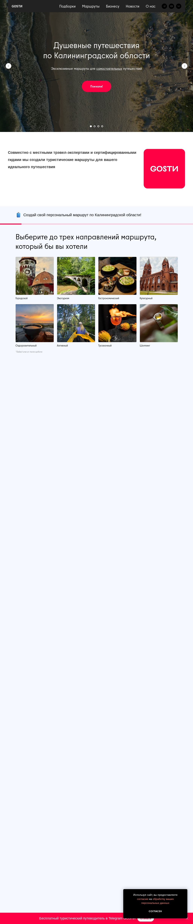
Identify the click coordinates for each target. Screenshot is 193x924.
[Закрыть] (187, 918)
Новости (132, 6)
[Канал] (164, 6)
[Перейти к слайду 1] (91, 126)
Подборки (67, 6)
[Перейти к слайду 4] (102, 126)
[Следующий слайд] (184, 66)
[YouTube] (171, 6)
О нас (150, 6)
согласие (142, 898)
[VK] (178, 6)
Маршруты (91, 6)
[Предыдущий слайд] (8, 66)
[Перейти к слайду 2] (95, 126)
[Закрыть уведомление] (184, 892)
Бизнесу (112, 6)
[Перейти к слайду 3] (98, 126)
